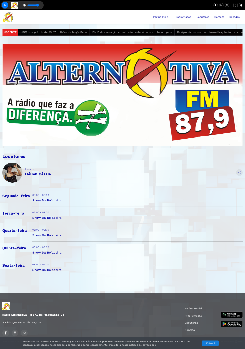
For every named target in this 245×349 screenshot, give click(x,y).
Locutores (202, 16)
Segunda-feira (16, 196)
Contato (219, 16)
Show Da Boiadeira (47, 200)
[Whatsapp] (227, 5)
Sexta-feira (13, 265)
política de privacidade (142, 345)
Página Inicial (161, 16)
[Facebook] (216, 5)
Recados (234, 16)
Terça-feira (13, 213)
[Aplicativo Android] (241, 5)
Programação (183, 16)
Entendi (210, 343)
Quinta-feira (14, 248)
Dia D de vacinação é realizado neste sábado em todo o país (121, 32)
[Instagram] (221, 5)
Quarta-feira (14, 230)
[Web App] (235, 5)
